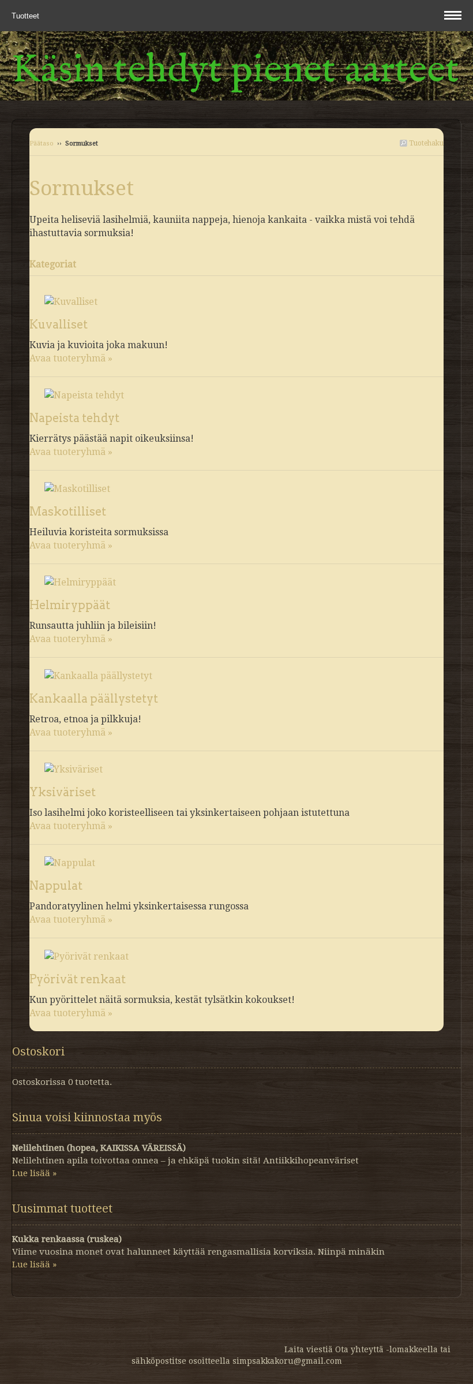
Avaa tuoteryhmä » (70, 358)
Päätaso (41, 143)
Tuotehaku (425, 143)
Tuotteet (27, 16)
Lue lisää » (34, 1173)
